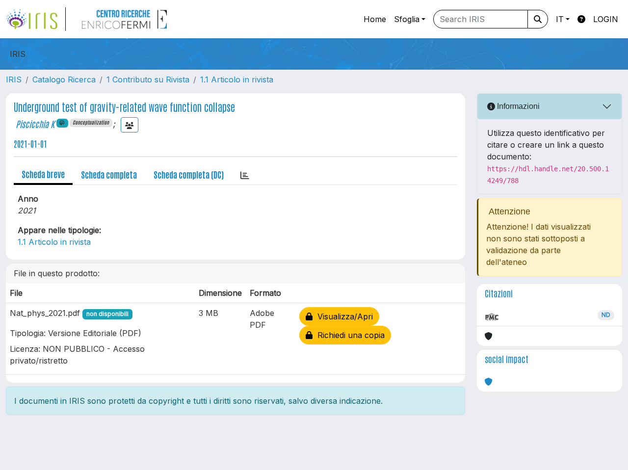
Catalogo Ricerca (64, 79)
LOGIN (605, 19)
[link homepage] (36, 19)
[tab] (245, 174)
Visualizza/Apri (343, 316)
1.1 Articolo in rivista (236, 79)
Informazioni (517, 106)
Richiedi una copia (349, 335)
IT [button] (560, 19)
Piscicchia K (35, 123)
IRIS (14, 79)
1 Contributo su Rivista (147, 79)
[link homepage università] (124, 19)
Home (375, 19)
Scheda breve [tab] (43, 173)
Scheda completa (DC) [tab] (189, 174)
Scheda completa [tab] (109, 174)
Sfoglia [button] (406, 19)
